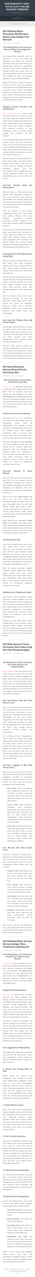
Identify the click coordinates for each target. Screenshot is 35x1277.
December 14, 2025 (9, 376)
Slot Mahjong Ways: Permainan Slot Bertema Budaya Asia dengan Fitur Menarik (16, 35)
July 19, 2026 (7, 43)
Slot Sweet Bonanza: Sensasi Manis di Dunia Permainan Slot (14, 369)
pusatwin (8, 707)
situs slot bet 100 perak (12, 113)
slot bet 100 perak (9, 387)
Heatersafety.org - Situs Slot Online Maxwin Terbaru (17, 6)
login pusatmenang (9, 671)
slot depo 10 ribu (18, 418)
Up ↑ (18, 1273)
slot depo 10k (7, 963)
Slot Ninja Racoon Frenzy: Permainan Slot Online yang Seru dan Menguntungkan (17, 647)
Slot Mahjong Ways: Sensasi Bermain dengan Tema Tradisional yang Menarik (17, 944)
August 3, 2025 (7, 950)
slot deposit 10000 (16, 58)
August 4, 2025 (7, 653)
